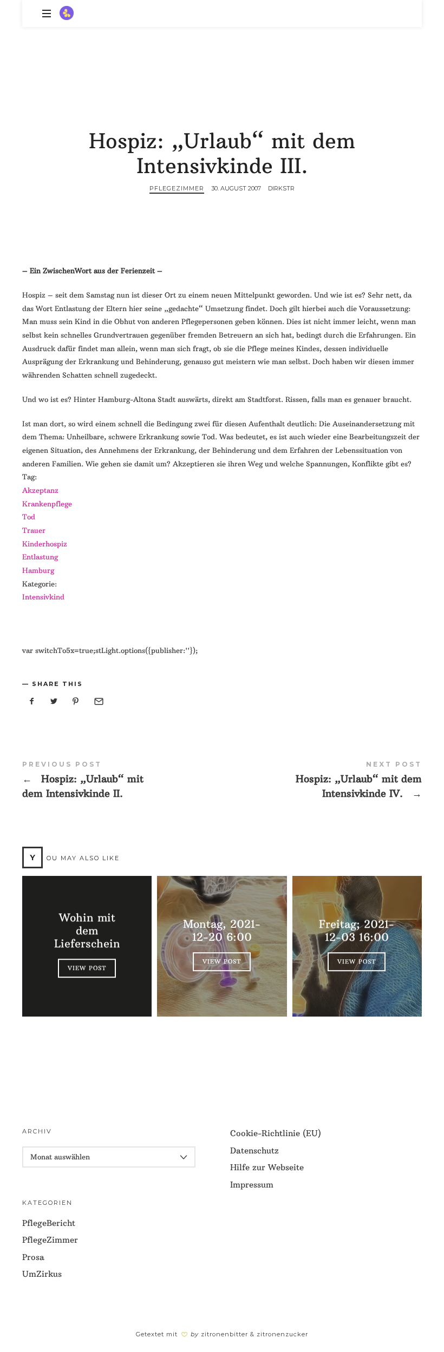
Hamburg (38, 570)
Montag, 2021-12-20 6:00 (221, 931)
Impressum (251, 1184)
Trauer (33, 530)
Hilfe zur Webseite (267, 1167)
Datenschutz (254, 1150)
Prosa (33, 1257)
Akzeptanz (40, 490)
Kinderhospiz (44, 543)
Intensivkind (43, 596)
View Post (87, 968)
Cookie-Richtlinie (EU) (275, 1133)
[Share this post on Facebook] (32, 701)
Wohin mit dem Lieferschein (87, 931)
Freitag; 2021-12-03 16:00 (357, 931)
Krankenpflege (47, 503)
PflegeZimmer (176, 188)
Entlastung (40, 556)
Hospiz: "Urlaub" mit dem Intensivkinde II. (122, 782)
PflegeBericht (48, 1223)
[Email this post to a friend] (98, 701)
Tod (28, 516)
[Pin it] (76, 701)
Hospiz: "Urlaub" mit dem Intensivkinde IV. (322, 782)
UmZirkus (42, 1274)
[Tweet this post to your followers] (54, 701)
